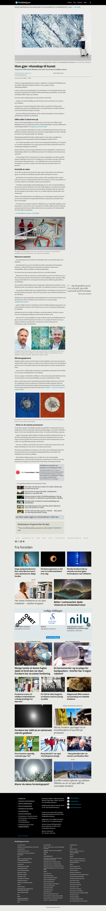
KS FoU (19, 884)
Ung (74, 2)
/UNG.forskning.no (75, 804)
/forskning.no (74, 801)
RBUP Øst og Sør (74, 849)
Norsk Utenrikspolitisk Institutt (51, 893)
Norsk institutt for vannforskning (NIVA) (53, 898)
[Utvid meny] (90, 2)
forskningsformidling (74, 538)
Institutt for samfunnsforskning (24, 882)
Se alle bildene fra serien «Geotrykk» (27, 213)
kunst (38, 538)
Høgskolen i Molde (21, 872)
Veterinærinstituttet (74, 896)
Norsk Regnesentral (48, 889)
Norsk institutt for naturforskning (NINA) (53, 895)
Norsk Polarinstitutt (48, 887)
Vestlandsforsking (74, 894)
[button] (17, 625)
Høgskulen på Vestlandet (23, 878)
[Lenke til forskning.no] (39, 2)
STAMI (71, 864)
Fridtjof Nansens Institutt (23, 866)
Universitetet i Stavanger (75, 888)
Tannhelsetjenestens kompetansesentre (79, 874)
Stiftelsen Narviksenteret (75, 868)
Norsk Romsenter (48, 891)
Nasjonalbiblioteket (48, 856)
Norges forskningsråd (49, 881)
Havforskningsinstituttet (23, 870)
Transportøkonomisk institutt (77, 876)
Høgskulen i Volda (21, 876)
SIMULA (72, 854)
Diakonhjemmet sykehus (23, 851)
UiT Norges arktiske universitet (77, 878)
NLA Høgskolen (47, 845)
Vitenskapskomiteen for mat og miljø (78, 900)
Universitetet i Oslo (74, 886)
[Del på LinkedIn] (21, 541)
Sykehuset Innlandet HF (75, 872)
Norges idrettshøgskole (49, 885)
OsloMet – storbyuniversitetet (50, 900)
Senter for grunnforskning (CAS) (77, 858)
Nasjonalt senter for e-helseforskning (52, 863)
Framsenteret (20, 864)
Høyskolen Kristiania (22, 880)
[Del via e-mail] (23, 541)
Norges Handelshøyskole (49, 879)
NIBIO (18, 896)
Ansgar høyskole (21, 845)
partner (85, 538)
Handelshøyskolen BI (22, 868)
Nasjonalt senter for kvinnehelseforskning (53, 865)
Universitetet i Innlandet (75, 884)
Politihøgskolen (73, 845)
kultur (44, 538)
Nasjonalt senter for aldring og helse (52, 861)
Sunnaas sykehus (74, 870)
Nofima (45, 871)
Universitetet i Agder (74, 880)
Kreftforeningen (21, 886)
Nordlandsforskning (48, 875)
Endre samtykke (23, 835)
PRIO (71, 847)
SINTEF (71, 856)
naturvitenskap (60, 538)
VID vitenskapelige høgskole (76, 898)
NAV (18, 894)
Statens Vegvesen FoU (75, 866)
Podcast (79, 2)
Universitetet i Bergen (75, 882)
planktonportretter (22, 302)
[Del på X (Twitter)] (18, 541)
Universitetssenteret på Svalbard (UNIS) (79, 892)
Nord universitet (47, 873)
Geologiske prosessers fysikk (37, 126)
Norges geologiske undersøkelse (51, 883)
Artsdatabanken (21, 849)
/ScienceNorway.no (75, 807)
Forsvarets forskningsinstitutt (24, 862)
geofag (17, 538)
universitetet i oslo (28, 538)
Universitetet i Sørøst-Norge (76, 890)
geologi (50, 538)
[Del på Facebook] (16, 541)
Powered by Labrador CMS (53, 907)
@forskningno (74, 798)
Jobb (85, 2)
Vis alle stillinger (53, 637)
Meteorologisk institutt (22, 892)
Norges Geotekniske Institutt (50, 877)
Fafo (18, 856)
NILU (18, 902)
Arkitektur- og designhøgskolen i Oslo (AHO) (28, 847)
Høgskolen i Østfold (22, 874)
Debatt (69, 2)
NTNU (45, 854)
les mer (77, 7)
